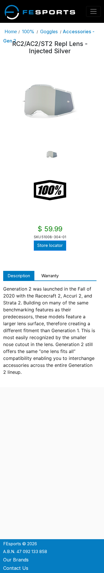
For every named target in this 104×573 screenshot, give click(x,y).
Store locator (50, 245)
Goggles (49, 31)
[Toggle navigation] (93, 11)
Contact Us (15, 568)
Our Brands (16, 560)
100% (28, 31)
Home (11, 31)
